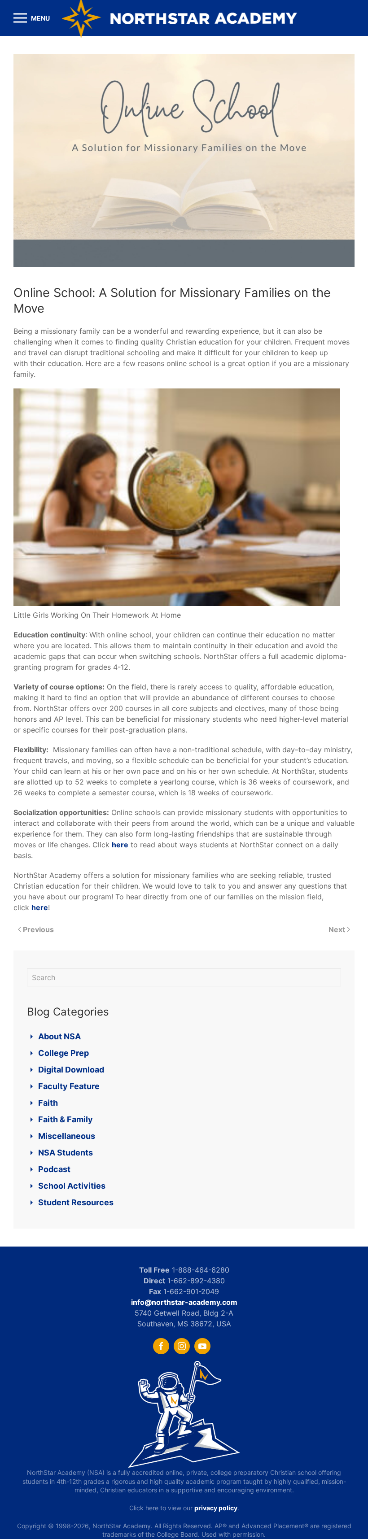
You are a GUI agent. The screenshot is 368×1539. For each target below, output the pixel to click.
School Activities (71, 1185)
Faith (48, 1102)
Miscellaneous (66, 1136)
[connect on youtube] (202, 1346)
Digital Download (71, 1069)
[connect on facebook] (161, 1346)
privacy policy (215, 1508)
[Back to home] (184, 18)
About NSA (59, 1036)
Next (337, 929)
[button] (31, 18)
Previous (38, 929)
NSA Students (65, 1152)
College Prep (63, 1053)
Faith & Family (65, 1119)
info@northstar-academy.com (184, 1302)
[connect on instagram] (182, 1346)
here (120, 844)
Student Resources (76, 1202)
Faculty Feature (69, 1086)
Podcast (54, 1169)
